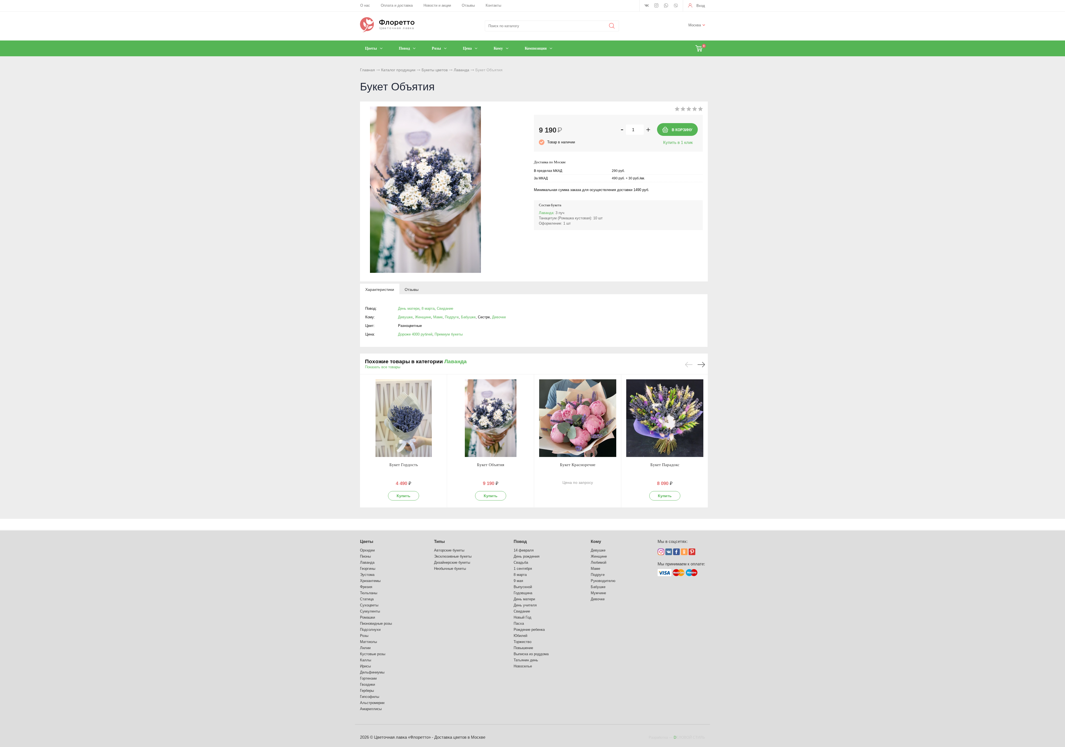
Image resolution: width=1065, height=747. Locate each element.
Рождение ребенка (529, 629)
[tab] (379, 289)
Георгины (367, 568)
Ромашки (367, 617)
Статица (367, 599)
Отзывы (468, 5)
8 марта (428, 308)
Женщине (423, 317)
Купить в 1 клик (678, 142)
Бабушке (468, 317)
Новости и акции (437, 5)
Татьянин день (526, 660)
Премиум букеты (449, 334)
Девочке (499, 317)
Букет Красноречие (577, 465)
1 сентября (523, 568)
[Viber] (676, 6)
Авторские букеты (449, 550)
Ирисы (365, 666)
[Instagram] (656, 5)
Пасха (519, 623)
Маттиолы (368, 642)
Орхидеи (367, 550)
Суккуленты (370, 611)
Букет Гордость (403, 465)
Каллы (365, 660)
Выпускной (523, 587)
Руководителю (603, 581)
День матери (408, 308)
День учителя (525, 605)
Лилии (365, 648)
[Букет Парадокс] (664, 418)
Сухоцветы (369, 605)
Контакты (493, 5)
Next (701, 364)
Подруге (452, 317)
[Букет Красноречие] (577, 418)
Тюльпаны (368, 593)
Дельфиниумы (372, 672)
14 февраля (524, 550)
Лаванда (461, 70)
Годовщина (523, 593)
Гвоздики (367, 684)
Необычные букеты (450, 568)
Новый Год (522, 617)
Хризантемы (370, 581)
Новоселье (523, 666)
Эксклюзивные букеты (452, 556)
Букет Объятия (490, 465)
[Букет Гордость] (403, 418)
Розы (364, 636)
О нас (365, 5)
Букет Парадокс (664, 465)
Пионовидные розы (376, 623)
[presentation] (379, 289)
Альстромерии (372, 703)
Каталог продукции (398, 70)
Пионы (365, 556)
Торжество (522, 642)
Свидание (445, 308)
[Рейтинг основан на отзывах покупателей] (689, 110)
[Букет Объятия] (490, 418)
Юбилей (520, 636)
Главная (367, 70)
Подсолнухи (370, 629)
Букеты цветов (435, 70)
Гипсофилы (369, 697)
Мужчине (598, 593)
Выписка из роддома (531, 654)
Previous (689, 364)
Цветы (366, 541)
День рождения (526, 556)
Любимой (598, 562)
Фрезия (366, 587)
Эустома (367, 575)
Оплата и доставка (397, 5)
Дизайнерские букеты (452, 562)
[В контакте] (646, 5)
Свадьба (521, 562)
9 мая (518, 581)
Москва (694, 25)
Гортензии (368, 678)
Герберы (367, 690)
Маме (438, 317)
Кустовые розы (372, 654)
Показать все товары (382, 367)
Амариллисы (371, 709)
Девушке (405, 317)
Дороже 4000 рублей (415, 334)
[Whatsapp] (666, 5)
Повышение (523, 648)
